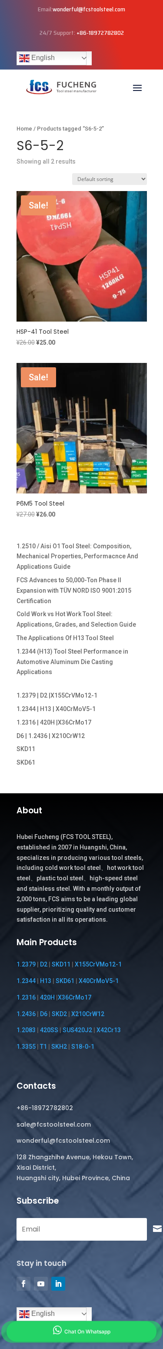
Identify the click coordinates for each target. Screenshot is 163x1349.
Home (24, 128)
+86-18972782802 (100, 32)
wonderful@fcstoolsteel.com (89, 9)
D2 (43, 964)
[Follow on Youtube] (41, 1284)
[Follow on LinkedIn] (58, 1284)
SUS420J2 (77, 1030)
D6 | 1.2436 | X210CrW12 (51, 735)
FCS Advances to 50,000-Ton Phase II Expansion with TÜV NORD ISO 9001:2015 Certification (74, 590)
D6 (43, 1013)
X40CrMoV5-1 (99, 980)
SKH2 (59, 1046)
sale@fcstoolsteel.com (54, 1124)
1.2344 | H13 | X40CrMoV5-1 (56, 708)
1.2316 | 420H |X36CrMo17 (54, 722)
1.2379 (26, 964)
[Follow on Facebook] (23, 1284)
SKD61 (26, 762)
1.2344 (26, 980)
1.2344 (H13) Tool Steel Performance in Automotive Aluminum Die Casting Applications (72, 662)
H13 (45, 980)
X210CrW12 (87, 1013)
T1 (43, 1046)
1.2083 (26, 1030)
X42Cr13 (108, 1030)
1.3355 (26, 1046)
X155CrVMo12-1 (98, 964)
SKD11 (26, 748)
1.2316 (26, 997)
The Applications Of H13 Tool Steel (65, 637)
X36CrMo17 (74, 997)
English (42, 57)
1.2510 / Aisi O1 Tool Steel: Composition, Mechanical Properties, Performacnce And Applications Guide (77, 556)
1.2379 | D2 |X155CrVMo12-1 (57, 695)
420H (47, 997)
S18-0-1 (82, 1046)
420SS (49, 1030)
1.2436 (26, 1013)
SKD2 (59, 1013)
